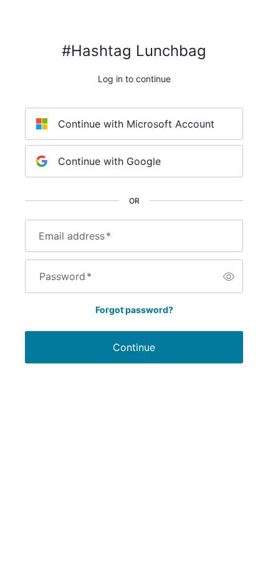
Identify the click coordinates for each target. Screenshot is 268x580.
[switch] (228, 276)
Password (65, 276)
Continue (134, 347)
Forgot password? (134, 309)
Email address (75, 235)
